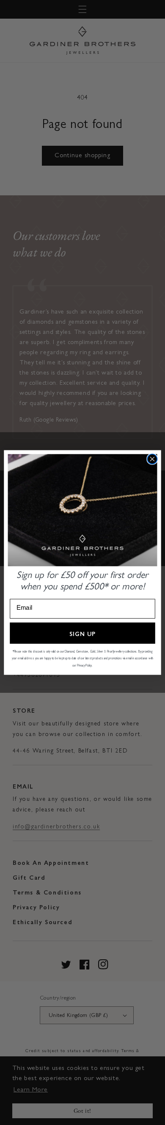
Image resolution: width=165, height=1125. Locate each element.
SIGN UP (82, 633)
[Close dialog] (152, 459)
